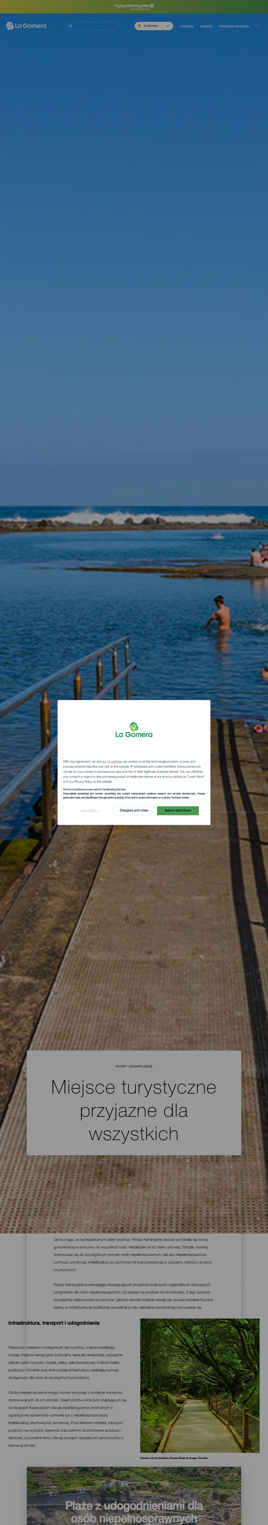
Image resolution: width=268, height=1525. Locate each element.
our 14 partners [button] (112, 761)
